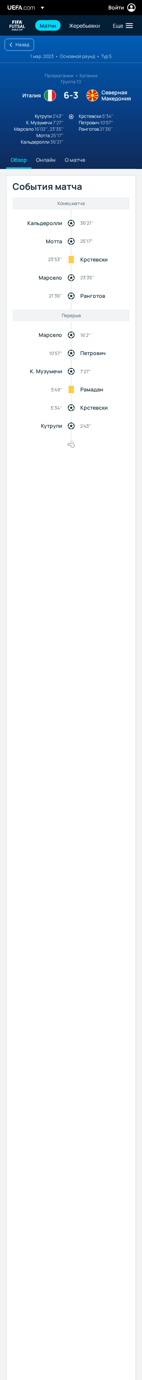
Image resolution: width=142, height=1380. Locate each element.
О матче (75, 160)
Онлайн (46, 160)
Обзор (19, 160)
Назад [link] (22, 44)
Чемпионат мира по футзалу (17, 25)
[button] (121, 25)
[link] (48, 25)
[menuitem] (48, 25)
